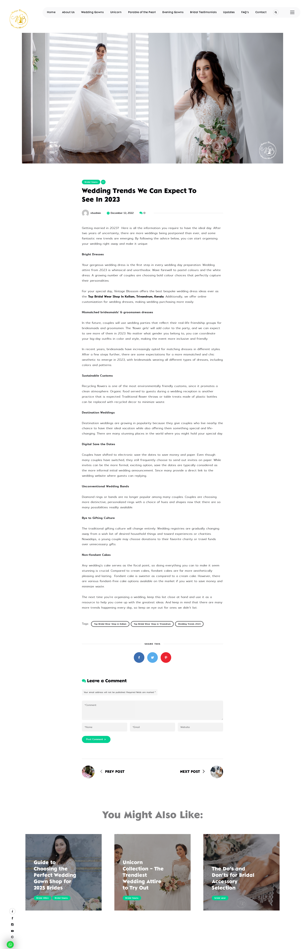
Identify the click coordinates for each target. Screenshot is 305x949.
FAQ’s (245, 12)
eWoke (169, 945)
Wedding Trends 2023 (189, 624)
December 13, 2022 (122, 213)
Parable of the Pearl (142, 12)
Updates (229, 12)
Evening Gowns (173, 12)
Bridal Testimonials (203, 12)
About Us (68, 12)
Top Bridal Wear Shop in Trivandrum (152, 624)
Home (51, 12)
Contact (261, 12)
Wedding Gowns (92, 12)
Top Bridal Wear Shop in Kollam (110, 624)
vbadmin (95, 213)
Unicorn (116, 12)
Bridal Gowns (91, 182)
